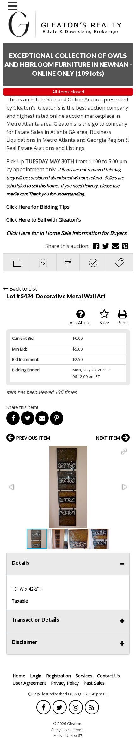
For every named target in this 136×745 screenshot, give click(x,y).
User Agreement (29, 683)
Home (19, 676)
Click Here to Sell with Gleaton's (43, 219)
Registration (58, 676)
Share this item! (22, 407)
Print (122, 323)
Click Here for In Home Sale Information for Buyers (66, 233)
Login (35, 676)
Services (84, 676)
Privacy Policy (65, 683)
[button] (124, 452)
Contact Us (108, 676)
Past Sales (94, 683)
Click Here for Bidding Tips (38, 206)
